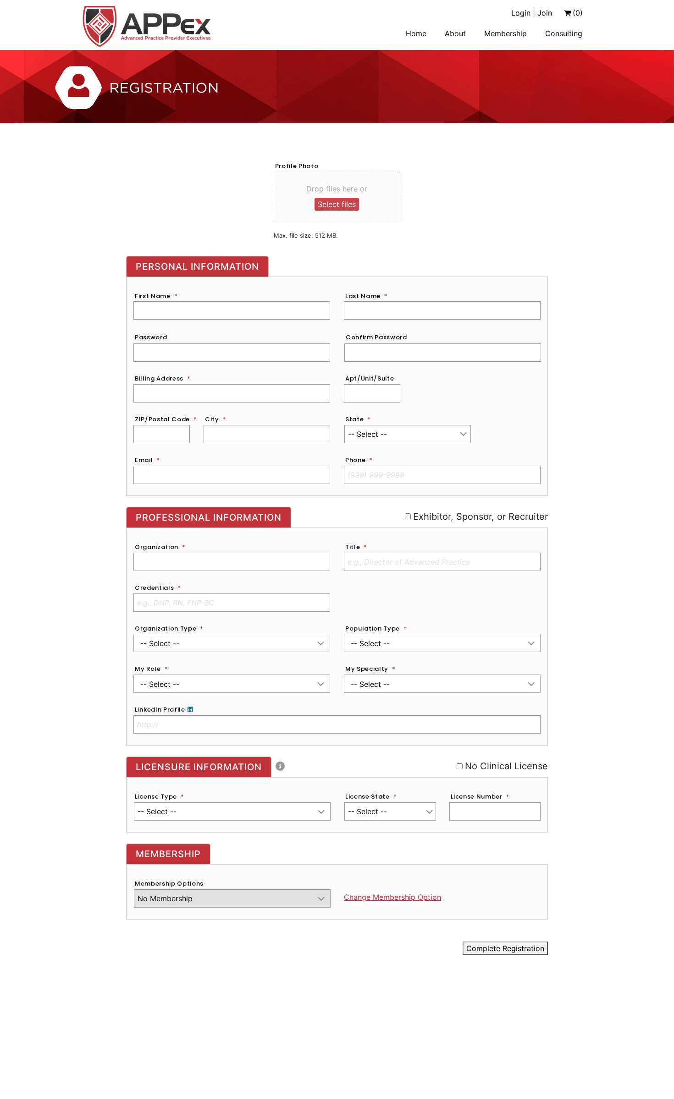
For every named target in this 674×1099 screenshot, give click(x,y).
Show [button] (316, 352)
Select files (337, 204)
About (455, 33)
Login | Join (531, 12)
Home (416, 33)
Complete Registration (505, 948)
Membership (505, 33)
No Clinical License (504, 766)
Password (151, 337)
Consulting (563, 33)
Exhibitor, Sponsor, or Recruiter (474, 516)
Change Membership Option (392, 897)
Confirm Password (376, 337)
